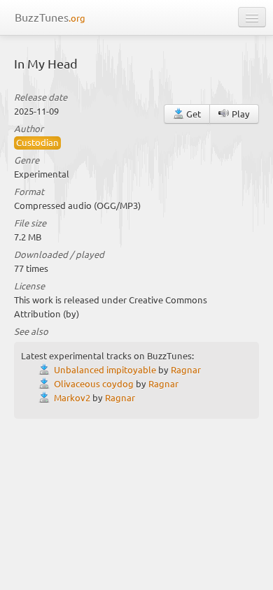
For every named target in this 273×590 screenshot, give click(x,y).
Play (240, 114)
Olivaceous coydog (94, 383)
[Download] (46, 369)
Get (192, 114)
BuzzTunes (50, 17)
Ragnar (186, 369)
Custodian (37, 142)
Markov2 (72, 397)
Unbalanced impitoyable (105, 369)
